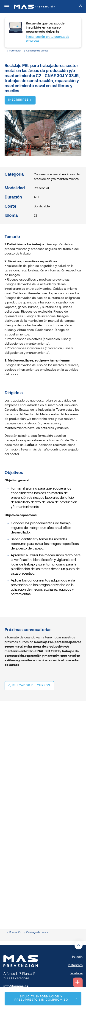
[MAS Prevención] (32, 6)
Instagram (75, 965)
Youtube (76, 973)
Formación (15, 51)
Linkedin (77, 957)
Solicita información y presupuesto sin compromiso (41, 998)
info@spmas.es (15, 986)
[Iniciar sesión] (80, 7)
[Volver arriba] (79, 945)
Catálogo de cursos (37, 51)
